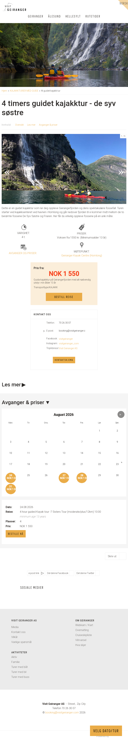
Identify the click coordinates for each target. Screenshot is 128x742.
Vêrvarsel (80, 640)
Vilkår (14, 637)
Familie (15, 662)
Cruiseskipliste (83, 635)
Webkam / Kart (84, 625)
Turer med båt (19, 667)
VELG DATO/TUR (106, 731)
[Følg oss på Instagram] (32, 595)
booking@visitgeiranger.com (72, 330)
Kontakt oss (18, 632)
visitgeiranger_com (69, 343)
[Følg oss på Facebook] (25, 595)
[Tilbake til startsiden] (13, 7)
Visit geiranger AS (24, 620)
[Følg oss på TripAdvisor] (38, 595)
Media (14, 627)
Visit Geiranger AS (68, 348)
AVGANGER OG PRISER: (23, 253)
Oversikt (19, 124)
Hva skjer (80, 645)
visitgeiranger (66, 339)
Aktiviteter (19, 652)
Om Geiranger (84, 620)
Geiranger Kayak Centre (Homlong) (81, 255)
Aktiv (14, 657)
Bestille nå (15, 533)
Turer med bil (18, 672)
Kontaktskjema (64, 360)
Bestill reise (63, 297)
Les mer (31, 124)
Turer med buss (20, 677)
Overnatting (82, 630)
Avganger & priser (48, 124)
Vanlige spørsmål (21, 642)
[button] (34, 5)
